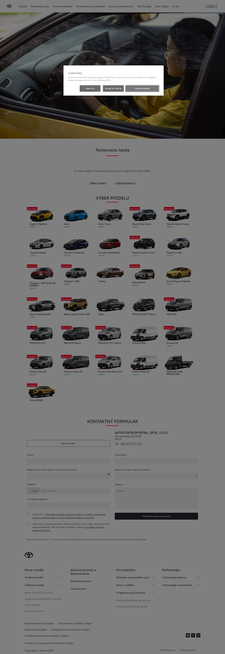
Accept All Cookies (113, 88)
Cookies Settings (142, 88)
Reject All (90, 88)
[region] (113, 80)
